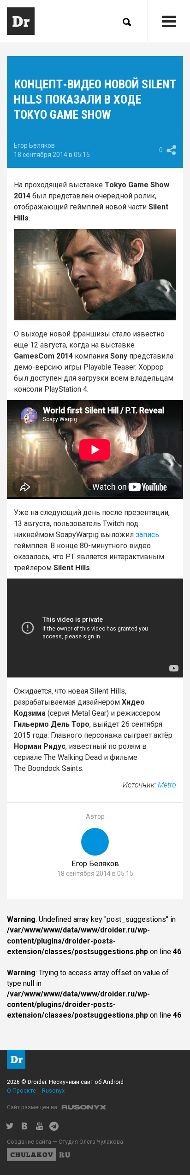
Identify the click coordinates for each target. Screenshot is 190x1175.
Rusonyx (53, 1090)
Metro (167, 785)
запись (147, 534)
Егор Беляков (34, 145)
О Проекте (21, 1090)
